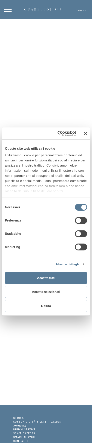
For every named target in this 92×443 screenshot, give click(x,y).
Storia (18, 417)
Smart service (24, 437)
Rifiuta (46, 306)
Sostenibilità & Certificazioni (38, 421)
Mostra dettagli (67, 264)
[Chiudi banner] (85, 133)
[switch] (81, 220)
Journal (20, 425)
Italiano (80, 10)
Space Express (24, 433)
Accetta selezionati (46, 292)
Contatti (20, 441)
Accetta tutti (46, 278)
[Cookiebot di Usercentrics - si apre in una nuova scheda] (58, 133)
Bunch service (24, 429)
